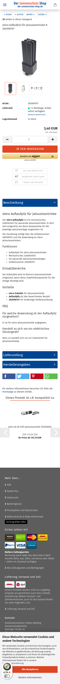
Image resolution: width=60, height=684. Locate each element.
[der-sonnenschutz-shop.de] (30, 5)
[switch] (7, 676)
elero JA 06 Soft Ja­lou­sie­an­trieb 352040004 (30, 427)
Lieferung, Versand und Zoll (20, 609)
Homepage (7, 391)
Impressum (12, 497)
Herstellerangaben (16, 364)
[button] (7, 139)
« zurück (19, 14)
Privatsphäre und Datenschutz (22, 510)
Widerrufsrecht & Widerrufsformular (24, 516)
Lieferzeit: (7, 108)
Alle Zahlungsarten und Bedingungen (25, 568)
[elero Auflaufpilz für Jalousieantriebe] (29, 57)
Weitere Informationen (30, 677)
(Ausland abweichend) (36, 115)
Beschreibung (13, 203)
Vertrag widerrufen (16, 522)
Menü (5, 5)
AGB (8, 484)
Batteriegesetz (14, 504)
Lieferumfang (13, 355)
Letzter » (42, 14)
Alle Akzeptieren (30, 669)
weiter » (30, 14)
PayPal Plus (12, 491)
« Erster (8, 14)
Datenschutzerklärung (13, 663)
